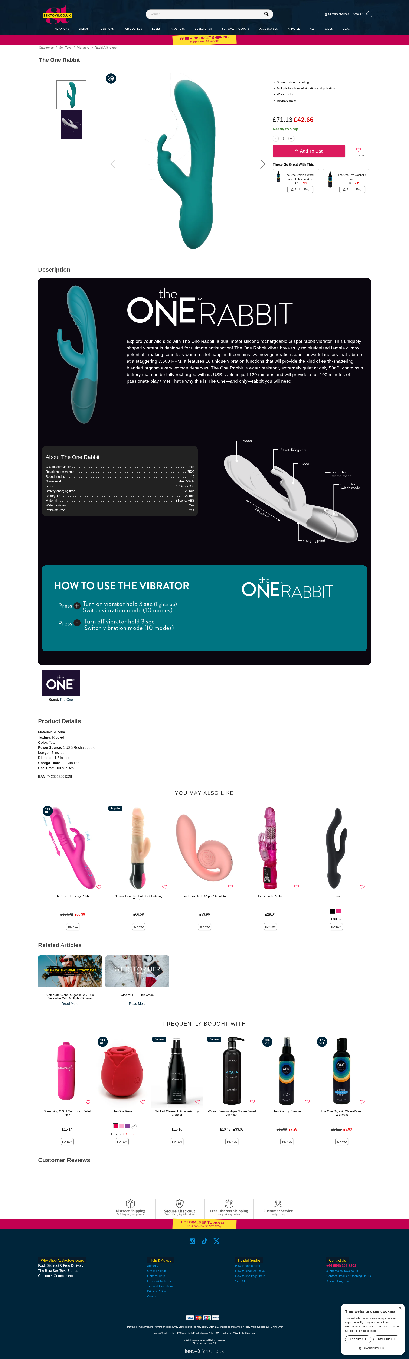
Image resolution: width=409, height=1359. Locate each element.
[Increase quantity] (291, 138)
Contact (152, 1296)
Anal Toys (178, 28)
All (312, 28)
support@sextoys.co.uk (342, 1271)
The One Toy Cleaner (286, 1111)
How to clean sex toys (250, 1271)
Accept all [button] (358, 1339)
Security (152, 1266)
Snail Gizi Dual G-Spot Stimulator (204, 896)
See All (240, 1281)
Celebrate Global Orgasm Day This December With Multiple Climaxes (70, 996)
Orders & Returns (159, 1281)
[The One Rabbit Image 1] (188, 164)
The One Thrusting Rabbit (72, 896)
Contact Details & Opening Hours (348, 1276)
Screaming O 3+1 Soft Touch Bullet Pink (67, 1113)
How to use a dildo (247, 1266)
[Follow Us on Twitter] (216, 1241)
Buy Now (73, 926)
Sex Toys (65, 47)
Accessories (268, 28)
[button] (263, 164)
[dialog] (373, 1329)
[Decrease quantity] (275, 138)
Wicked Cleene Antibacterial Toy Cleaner (177, 1113)
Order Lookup (156, 1271)
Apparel (294, 28)
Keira (336, 896)
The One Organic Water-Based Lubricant (342, 1113)
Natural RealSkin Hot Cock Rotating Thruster (139, 897)
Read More (70, 1004)
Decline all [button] (387, 1339)
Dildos (84, 28)
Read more (370, 1330)
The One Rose (122, 1111)
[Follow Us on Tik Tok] (205, 1241)
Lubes (156, 28)
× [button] (400, 1308)
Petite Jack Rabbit (270, 896)
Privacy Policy (156, 1291)
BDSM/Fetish (203, 28)
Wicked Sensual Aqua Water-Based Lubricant (232, 1113)
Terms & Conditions (160, 1286)
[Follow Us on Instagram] (192, 1241)
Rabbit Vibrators (106, 47)
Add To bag (312, 151)
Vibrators (61, 28)
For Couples (133, 28)
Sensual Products (235, 28)
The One (66, 700)
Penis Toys (106, 28)
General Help (156, 1276)
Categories (46, 47)
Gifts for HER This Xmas (137, 995)
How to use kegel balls (250, 1276)
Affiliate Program (337, 1281)
